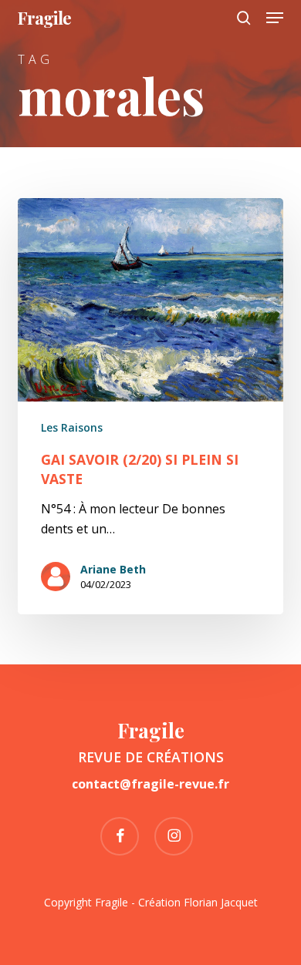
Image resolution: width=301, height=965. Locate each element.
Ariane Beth (113, 569)
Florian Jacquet (221, 902)
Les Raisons (72, 427)
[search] (244, 17)
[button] (274, 17)
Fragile (44, 17)
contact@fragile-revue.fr (150, 783)
